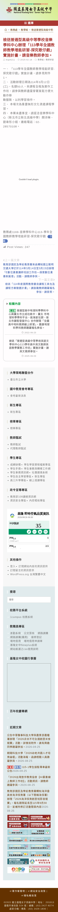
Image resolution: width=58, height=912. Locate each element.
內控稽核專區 (37, 500)
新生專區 (15, 412)
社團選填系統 (40, 472)
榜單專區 (15, 428)
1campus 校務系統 (21, 617)
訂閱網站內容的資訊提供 (33, 566)
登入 (12, 566)
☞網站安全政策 (37, 891)
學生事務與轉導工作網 (37, 468)
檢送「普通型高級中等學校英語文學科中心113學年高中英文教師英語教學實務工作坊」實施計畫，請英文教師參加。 (29, 346)
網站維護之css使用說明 (24, 649)
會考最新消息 (18, 395)
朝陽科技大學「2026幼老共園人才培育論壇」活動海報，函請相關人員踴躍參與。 (29, 757)
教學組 (41, 60)
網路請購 (43, 633)
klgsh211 (10, 60)
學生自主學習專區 (21, 476)
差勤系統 (15, 633)
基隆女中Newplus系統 (23, 645)
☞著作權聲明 (17, 891)
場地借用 (15, 641)
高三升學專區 (18, 480)
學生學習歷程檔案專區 (37, 464)
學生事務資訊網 (19, 472)
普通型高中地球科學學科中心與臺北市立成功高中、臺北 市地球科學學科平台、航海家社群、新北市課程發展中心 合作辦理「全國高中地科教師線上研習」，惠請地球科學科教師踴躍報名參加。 (29, 319)
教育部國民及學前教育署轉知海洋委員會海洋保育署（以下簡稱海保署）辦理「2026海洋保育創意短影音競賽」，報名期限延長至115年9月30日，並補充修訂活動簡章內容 (28, 799)
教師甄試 (15, 444)
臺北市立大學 (18, 379)
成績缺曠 (15, 464)
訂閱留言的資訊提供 (22, 570)
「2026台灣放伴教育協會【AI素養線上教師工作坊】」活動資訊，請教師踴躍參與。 (29, 781)
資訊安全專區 (18, 500)
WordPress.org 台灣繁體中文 (28, 574)
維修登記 (36, 637)
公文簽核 (29, 633)
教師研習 (50, 60)
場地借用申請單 (33, 641)
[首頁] (6, 30)
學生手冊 (15, 468)
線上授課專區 (37, 480)
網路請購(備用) (19, 637)
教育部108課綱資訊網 (23, 496)
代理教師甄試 (18, 448)
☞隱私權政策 (29, 895)
